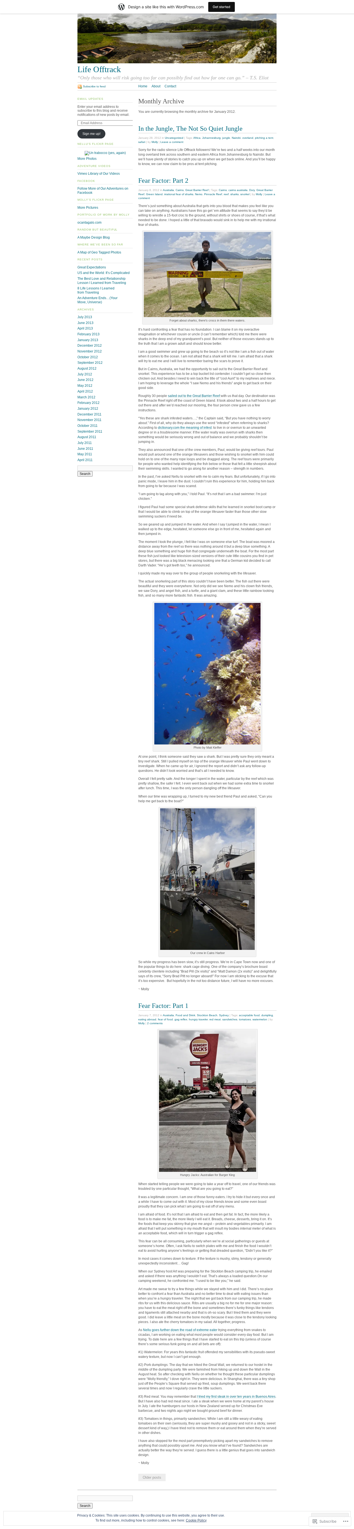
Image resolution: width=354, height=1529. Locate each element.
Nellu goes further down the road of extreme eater (180, 1330)
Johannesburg (211, 137)
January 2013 (87, 340)
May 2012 (84, 386)
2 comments (155, 1023)
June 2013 (85, 323)
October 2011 (87, 426)
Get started (221, 7)
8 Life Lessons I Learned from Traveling (95, 290)
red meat (215, 1019)
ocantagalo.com (89, 222)
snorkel (244, 194)
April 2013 (85, 328)
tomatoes (245, 1019)
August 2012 (87, 368)
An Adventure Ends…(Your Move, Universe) (97, 300)
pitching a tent (264, 137)
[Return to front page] (177, 62)
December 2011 (89, 414)
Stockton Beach (207, 1015)
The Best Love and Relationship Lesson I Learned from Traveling (101, 281)
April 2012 (85, 391)
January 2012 (87, 409)
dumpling (267, 1015)
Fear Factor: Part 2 (163, 180)
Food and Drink (185, 1015)
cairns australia (238, 190)
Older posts (152, 1478)
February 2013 (88, 334)
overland (247, 137)
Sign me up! (91, 134)
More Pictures (87, 208)
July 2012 (84, 374)
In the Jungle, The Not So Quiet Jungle (190, 128)
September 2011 (89, 431)
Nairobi (236, 137)
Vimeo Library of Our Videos (98, 174)
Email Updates (90, 98)
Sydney (224, 1015)
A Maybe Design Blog (93, 237)
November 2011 (89, 420)
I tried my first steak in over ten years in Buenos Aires (236, 1397)
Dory (252, 190)
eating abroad (147, 1019)
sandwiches (229, 1019)
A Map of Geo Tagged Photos (99, 252)
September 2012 (90, 363)
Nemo (198, 194)
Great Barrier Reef (197, 190)
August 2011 (86, 437)
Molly (155, 141)
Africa (197, 137)
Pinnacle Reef (213, 194)
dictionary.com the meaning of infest (185, 428)
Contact (170, 86)
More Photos (87, 159)
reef (226, 194)
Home (142, 86)
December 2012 (89, 345)
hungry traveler (198, 1019)
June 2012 (85, 380)
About (156, 86)
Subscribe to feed (94, 86)
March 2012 (86, 397)
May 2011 (84, 454)
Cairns (180, 190)
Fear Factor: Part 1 (163, 1005)
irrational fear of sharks (178, 194)
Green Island (154, 194)
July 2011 (84, 443)
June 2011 (85, 449)
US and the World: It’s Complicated (103, 273)
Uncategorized (174, 137)
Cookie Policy (196, 1520)
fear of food (165, 1019)
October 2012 (87, 357)
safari (141, 141)
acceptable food (249, 1015)
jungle (226, 137)
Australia (168, 190)
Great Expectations (91, 267)
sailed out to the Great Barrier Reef (194, 396)
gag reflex (181, 1019)
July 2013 (84, 317)
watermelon (260, 1019)
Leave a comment (171, 141)
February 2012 (88, 403)
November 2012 (89, 351)
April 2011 (85, 460)
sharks (234, 194)
